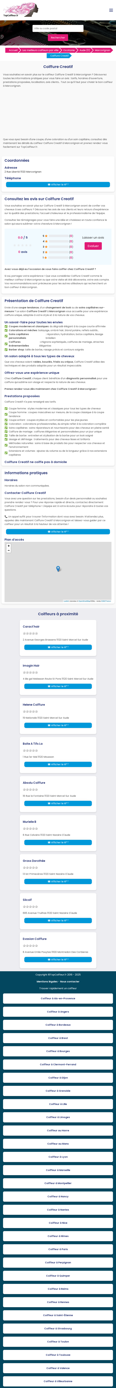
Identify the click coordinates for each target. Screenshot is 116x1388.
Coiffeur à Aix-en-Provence (58, 998)
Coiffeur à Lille (58, 1104)
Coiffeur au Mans (58, 1143)
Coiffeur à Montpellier (58, 1183)
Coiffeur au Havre (58, 1130)
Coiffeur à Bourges (58, 1051)
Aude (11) (85, 50)
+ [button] (9, 546)
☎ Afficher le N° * (58, 184)
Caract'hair (31, 627)
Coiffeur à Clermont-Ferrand (58, 1064)
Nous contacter (69, 981)
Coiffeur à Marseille (58, 1170)
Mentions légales (47, 981)
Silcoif (27, 900)
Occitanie (69, 50)
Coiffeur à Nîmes (58, 1236)
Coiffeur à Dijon (58, 1077)
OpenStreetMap (84, 601)
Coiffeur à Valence (58, 1368)
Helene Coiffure (34, 705)
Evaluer (93, 246)
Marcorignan (102, 50)
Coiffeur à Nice (58, 1223)
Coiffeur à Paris (58, 1249)
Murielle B (29, 822)
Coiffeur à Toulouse (58, 1355)
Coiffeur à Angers (58, 1011)
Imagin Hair (31, 666)
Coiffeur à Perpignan (58, 1262)
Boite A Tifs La (33, 744)
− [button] (9, 550)
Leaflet (66, 601)
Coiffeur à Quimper (58, 1276)
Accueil (13, 50)
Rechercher (58, 37)
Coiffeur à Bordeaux (58, 1025)
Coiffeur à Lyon (58, 1157)
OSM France (106, 601)
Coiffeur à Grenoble (58, 1091)
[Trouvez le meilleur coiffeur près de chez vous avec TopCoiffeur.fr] (21, 15)
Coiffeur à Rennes (58, 1302)
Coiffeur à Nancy (58, 1196)
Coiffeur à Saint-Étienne (58, 1315)
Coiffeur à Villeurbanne (58, 1381)
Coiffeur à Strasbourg (58, 1328)
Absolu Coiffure (34, 783)
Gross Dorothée (34, 861)
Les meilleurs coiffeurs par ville (40, 50)
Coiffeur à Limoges (58, 1117)
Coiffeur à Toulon (58, 1341)
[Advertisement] (58, 112)
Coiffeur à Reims (58, 1289)
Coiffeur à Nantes (58, 1210)
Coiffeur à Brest (58, 1038)
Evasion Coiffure (35, 939)
